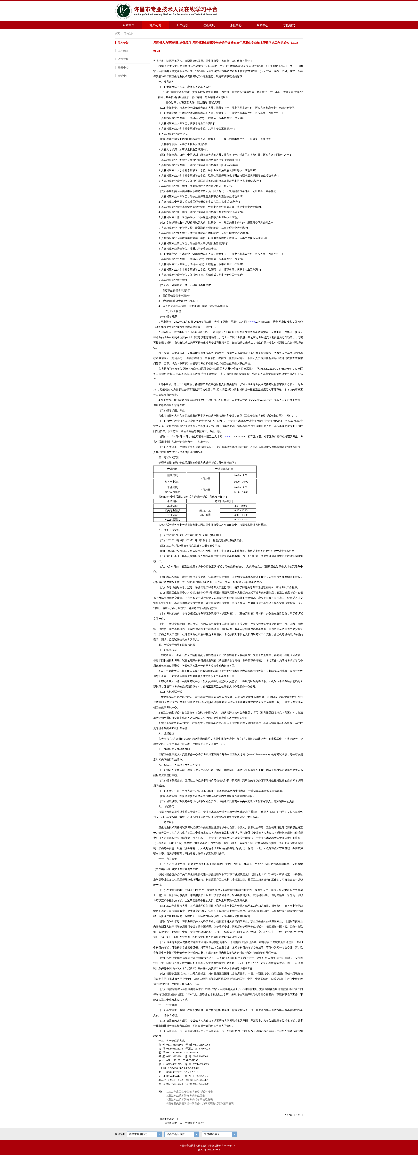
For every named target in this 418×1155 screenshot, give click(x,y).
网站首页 (128, 25)
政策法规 (209, 25)
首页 (117, 33)
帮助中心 (262, 25)
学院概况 (289, 25)
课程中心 (235, 25)
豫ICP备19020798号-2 (209, 1149)
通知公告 (155, 25)
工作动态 (182, 25)
